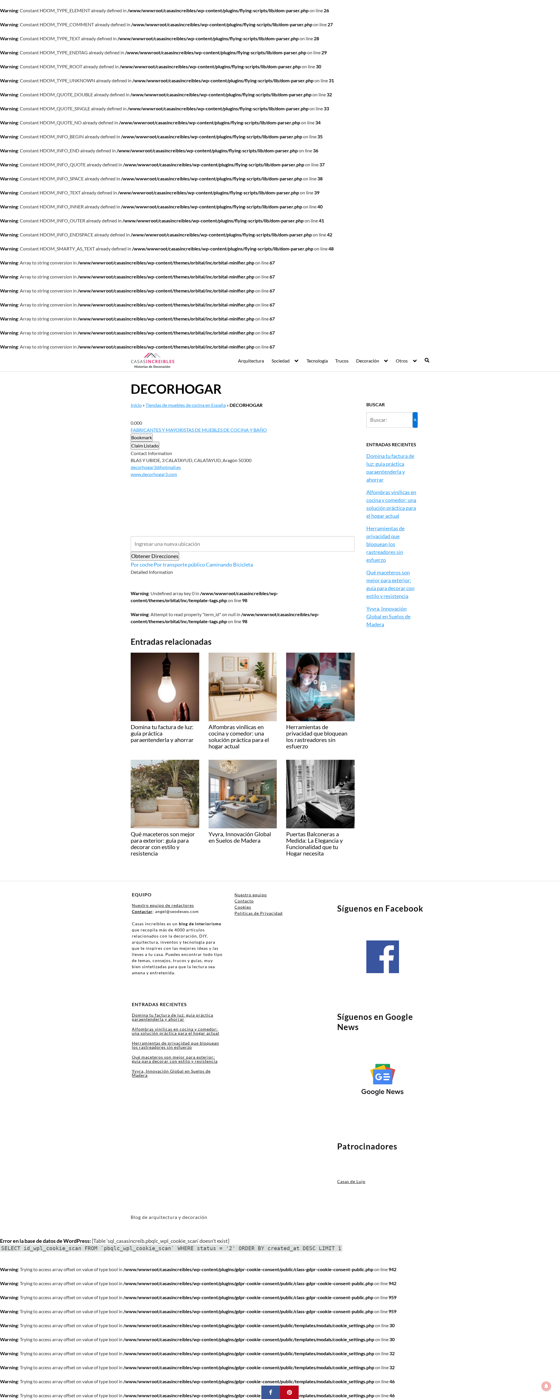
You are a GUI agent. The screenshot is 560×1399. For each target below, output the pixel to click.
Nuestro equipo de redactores (163, 905)
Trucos (342, 360)
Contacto (244, 900)
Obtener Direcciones (154, 556)
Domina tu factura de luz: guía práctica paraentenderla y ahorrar (172, 1017)
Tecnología (317, 360)
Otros (402, 360)
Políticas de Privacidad (259, 913)
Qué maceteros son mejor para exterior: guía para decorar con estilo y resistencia (175, 1059)
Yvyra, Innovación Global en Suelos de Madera (388, 616)
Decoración (367, 360)
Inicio (136, 405)
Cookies (243, 907)
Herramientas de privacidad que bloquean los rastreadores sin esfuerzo (385, 544)
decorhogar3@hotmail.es (156, 467)
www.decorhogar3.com (154, 474)
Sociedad (281, 360)
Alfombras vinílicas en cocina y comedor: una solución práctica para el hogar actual (175, 1031)
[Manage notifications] (546, 1386)
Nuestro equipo (251, 894)
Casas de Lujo (351, 1181)
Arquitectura (251, 360)
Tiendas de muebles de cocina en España (186, 405)
